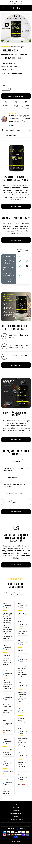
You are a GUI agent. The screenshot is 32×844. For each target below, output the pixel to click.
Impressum (15, 807)
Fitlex (16, 8)
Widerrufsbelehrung (16, 813)
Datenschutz (16, 810)
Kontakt (16, 816)
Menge (4, 78)
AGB (16, 804)
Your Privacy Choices (16, 819)
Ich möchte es (16, 206)
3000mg (5, 89)
